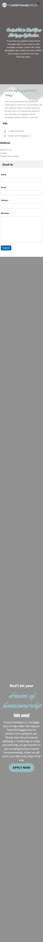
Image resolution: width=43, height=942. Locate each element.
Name (4, 174)
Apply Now (21, 767)
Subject (4, 200)
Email (4, 187)
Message (5, 213)
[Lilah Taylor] (20, 6)
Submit (6, 248)
